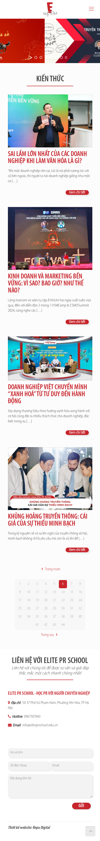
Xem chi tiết (77, 192)
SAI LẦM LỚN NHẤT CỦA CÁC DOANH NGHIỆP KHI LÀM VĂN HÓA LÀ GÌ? (47, 158)
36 (45, 617)
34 (28, 617)
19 (37, 600)
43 (54, 625)
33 (20, 617)
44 (63, 625)
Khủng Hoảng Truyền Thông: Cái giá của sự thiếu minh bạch (47, 520)
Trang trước (52, 569)
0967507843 (31, 717)
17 (20, 600)
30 (63, 608)
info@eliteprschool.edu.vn (40, 725)
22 (63, 600)
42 (45, 625)
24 (80, 600)
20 (45, 600)
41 (37, 625)
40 (80, 617)
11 (37, 592)
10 (28, 592)
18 (28, 600)
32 (80, 608)
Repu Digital (41, 828)
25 (20, 608)
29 (54, 608)
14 (63, 592)
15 (71, 592)
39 (71, 617)
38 (63, 617)
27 (37, 608)
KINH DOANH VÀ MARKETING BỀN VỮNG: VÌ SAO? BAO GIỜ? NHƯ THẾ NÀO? (45, 283)
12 (45, 592)
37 (54, 617)
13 (54, 592)
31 (71, 608)
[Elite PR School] (50, 9)
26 (28, 608)
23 (71, 600)
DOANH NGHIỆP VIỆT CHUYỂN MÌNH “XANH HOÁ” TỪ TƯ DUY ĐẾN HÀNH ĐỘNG (47, 394)
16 (80, 592)
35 (37, 617)
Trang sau (47, 635)
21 (54, 600)
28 (45, 608)
